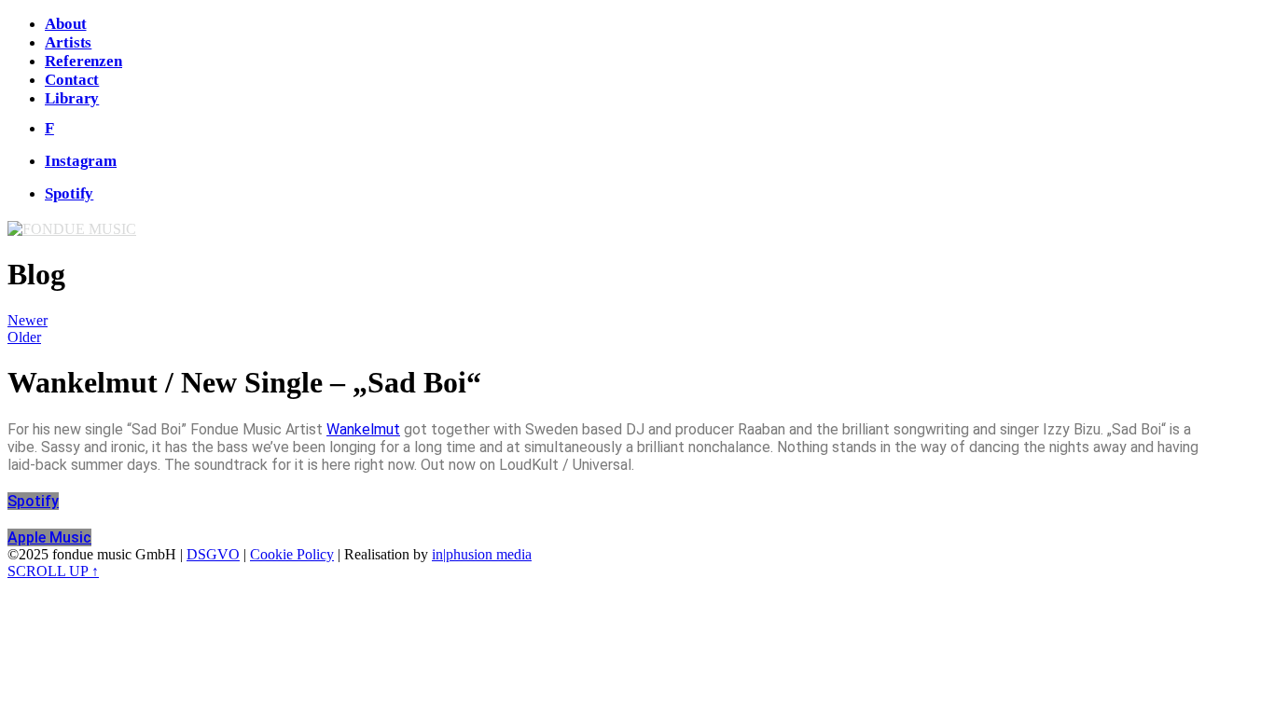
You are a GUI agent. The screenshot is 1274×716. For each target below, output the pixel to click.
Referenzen (83, 61)
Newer (27, 320)
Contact (72, 80)
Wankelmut (363, 429)
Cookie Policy (292, 554)
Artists (68, 42)
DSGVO (213, 554)
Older (24, 337)
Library (72, 98)
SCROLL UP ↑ (53, 571)
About (66, 24)
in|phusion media (482, 554)
